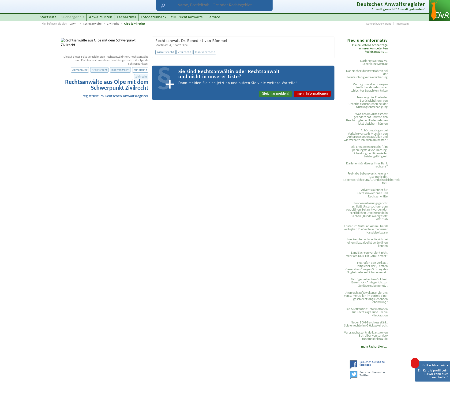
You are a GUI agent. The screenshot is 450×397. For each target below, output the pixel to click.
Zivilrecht (113, 23)
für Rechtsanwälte (187, 17)
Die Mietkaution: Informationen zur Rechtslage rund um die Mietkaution (367, 312)
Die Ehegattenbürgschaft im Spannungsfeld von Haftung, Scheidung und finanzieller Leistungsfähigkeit (369, 151)
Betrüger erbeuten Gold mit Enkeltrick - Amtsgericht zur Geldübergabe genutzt (369, 282)
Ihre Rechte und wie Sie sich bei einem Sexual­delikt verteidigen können (367, 242)
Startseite (48, 17)
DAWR (74, 23)
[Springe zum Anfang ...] (441, 388)
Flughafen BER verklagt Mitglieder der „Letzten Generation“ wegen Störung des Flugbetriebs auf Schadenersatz (366, 267)
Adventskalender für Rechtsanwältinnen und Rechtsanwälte (372, 193)
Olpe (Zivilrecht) (134, 23)
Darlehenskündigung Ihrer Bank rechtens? (367, 165)
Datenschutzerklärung (378, 23)
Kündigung (140, 69)
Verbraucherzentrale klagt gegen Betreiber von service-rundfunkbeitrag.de (366, 336)
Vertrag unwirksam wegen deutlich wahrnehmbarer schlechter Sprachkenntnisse (369, 87)
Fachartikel (126, 17)
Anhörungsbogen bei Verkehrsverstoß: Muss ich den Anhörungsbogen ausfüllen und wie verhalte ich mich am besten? (366, 135)
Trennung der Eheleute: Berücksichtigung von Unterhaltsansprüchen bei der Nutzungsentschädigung (368, 102)
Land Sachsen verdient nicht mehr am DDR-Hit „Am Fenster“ (366, 254)
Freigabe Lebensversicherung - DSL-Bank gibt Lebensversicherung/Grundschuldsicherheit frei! (366, 178)
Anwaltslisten (100, 17)
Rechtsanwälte (92, 23)
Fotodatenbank (153, 17)
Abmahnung (79, 69)
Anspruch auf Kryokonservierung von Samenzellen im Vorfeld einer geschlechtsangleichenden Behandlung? (366, 297)
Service (214, 17)
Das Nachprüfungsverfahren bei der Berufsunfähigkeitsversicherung (367, 74)
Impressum (402, 23)
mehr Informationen (312, 94)
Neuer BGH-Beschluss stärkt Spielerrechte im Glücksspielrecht (366, 324)
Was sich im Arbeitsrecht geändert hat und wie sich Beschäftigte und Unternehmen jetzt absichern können (367, 119)
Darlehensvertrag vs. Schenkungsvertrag (374, 62)
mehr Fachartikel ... (374, 346)
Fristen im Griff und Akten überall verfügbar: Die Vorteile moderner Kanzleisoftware (366, 229)
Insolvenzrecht (120, 69)
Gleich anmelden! (275, 94)
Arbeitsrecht (99, 69)
